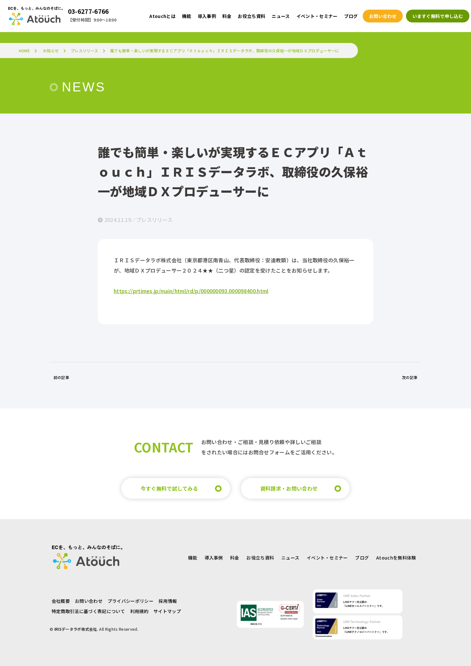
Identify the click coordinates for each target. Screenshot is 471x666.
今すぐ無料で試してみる (169, 488)
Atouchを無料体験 (396, 557)
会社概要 (61, 601)
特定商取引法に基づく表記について (88, 611)
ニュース (290, 557)
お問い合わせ (89, 601)
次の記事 (409, 377)
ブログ (362, 557)
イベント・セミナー (327, 557)
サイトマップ (167, 611)
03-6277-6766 (88, 11)
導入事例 (213, 557)
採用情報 (168, 601)
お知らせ (51, 50)
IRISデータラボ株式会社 (75, 629)
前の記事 (61, 377)
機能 (192, 557)
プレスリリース (84, 50)
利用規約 (139, 611)
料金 (234, 557)
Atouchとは (162, 16)
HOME (24, 50)
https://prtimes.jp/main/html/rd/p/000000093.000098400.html (191, 291)
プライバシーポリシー (130, 601)
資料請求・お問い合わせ (289, 488)
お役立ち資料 (260, 557)
